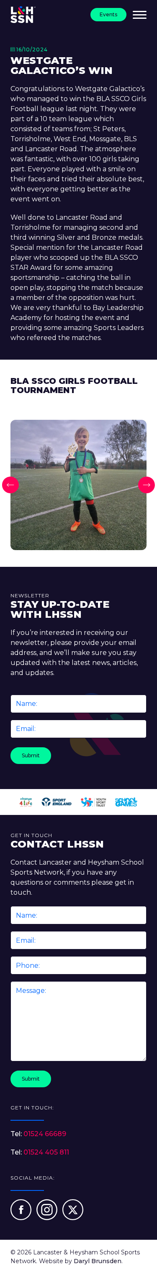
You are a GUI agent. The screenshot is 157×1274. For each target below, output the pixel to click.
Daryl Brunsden (97, 1261)
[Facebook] (21, 1218)
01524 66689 (44, 1134)
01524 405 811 (46, 1152)
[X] (72, 1218)
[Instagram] (47, 1218)
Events (108, 14)
